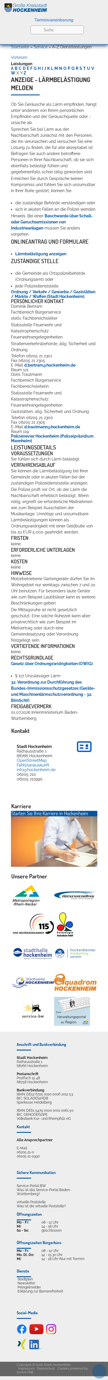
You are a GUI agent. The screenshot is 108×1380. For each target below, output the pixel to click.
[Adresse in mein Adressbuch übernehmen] (84, 753)
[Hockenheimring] (75, 895)
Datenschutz (46, 1368)
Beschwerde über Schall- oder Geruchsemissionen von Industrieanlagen (52, 222)
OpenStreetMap (32, 760)
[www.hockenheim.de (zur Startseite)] (54, 6)
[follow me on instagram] (51, 1333)
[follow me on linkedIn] (35, 1348)
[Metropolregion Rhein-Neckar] (26, 895)
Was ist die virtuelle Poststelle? (41, 1206)
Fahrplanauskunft (33, 765)
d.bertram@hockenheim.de (49, 365)
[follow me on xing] (22, 1348)
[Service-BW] (33, 1011)
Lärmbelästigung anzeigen (40, 254)
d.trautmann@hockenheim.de (52, 427)
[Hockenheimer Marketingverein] (75, 953)
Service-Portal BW (31, 1186)
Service (41, 47)
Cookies (63, 1368)
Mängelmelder (29, 1287)
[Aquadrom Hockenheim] (75, 982)
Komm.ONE (25, 1372)
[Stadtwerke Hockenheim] (33, 982)
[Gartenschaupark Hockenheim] (64, 924)
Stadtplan (25, 1279)
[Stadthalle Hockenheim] (33, 953)
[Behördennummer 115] (33, 924)
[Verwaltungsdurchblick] (72, 1011)
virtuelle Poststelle (31, 1202)
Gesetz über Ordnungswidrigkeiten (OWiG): (52, 663)
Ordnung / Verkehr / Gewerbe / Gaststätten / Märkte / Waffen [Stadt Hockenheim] (53, 294)
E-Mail (22, 1148)
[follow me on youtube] (36, 1333)
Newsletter (26, 1283)
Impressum (26, 1368)
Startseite (20, 47)
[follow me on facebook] (22, 1333)
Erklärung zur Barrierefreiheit (40, 1291)
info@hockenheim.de (36, 769)
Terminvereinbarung (54, 20)
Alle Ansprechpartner (35, 1140)
